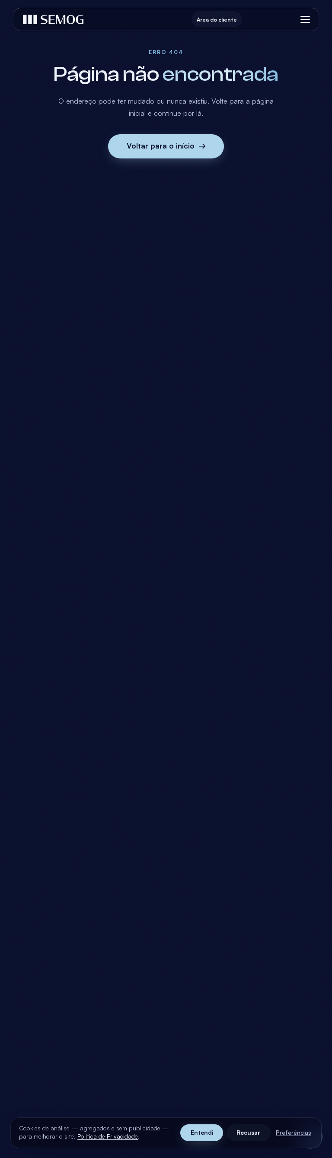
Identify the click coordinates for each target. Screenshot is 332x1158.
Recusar (248, 1132)
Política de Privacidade (107, 1136)
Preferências (293, 1132)
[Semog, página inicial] (53, 19)
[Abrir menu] (305, 19)
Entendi (202, 1132)
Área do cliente (217, 19)
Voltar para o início (166, 145)
